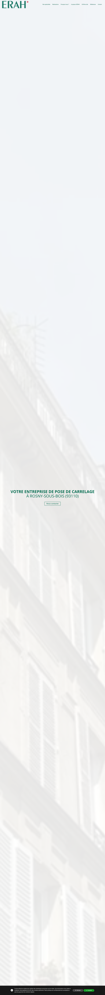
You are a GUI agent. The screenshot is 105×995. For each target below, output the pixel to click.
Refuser (79, 990)
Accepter (90, 990)
